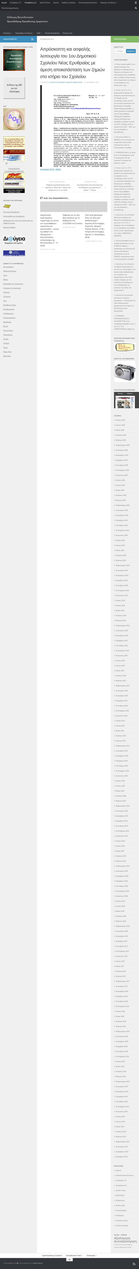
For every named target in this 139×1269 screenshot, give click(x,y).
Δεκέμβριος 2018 (122, 876)
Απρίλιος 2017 (121, 971)
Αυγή (5, 275)
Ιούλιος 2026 (120, 420)
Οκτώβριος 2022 (122, 645)
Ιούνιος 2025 (120, 485)
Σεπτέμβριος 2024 (122, 530)
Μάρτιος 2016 (121, 1026)
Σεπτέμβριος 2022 (122, 650)
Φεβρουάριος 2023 (123, 625)
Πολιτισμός (120, 1215)
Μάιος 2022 (120, 671)
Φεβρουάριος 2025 (123, 505)
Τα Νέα (5, 339)
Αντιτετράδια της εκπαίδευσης (14, 216)
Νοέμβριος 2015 (122, 1046)
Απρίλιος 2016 (121, 1021)
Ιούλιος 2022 (120, 661)
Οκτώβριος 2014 (122, 1101)
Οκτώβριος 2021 (122, 706)
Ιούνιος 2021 (120, 726)
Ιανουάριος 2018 (122, 931)
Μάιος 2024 (120, 550)
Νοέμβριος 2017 (122, 941)
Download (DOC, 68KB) (50, 169)
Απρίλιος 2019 (121, 856)
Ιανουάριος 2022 (122, 691)
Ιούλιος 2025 (120, 480)
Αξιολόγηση (122, 1238)
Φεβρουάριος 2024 (123, 565)
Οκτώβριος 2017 (122, 946)
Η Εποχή (6, 292)
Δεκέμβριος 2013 (122, 1152)
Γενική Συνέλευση (119, 1244)
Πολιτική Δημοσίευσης (10, 8)
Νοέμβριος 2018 (122, 881)
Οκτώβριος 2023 (122, 585)
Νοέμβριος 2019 (122, 821)
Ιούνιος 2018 (120, 906)
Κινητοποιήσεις (121, 1210)
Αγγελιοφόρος (8, 267)
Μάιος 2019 (120, 851)
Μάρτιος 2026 (121, 440)
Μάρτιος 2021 (121, 741)
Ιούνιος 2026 (120, 425)
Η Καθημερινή (8, 313)
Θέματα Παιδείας (9, 227)
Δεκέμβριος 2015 (122, 1041)
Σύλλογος (7, 33)
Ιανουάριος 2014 (122, 1147)
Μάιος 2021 (120, 731)
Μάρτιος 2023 (121, 620)
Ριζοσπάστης (7, 335)
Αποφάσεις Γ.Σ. (16, 3)
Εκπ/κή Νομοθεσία (52, 33)
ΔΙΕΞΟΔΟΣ (120, 1195)
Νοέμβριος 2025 (122, 460)
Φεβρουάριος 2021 (123, 746)
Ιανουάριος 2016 (122, 1036)
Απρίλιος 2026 (121, 435)
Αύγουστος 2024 (122, 535)
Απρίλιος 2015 (121, 1071)
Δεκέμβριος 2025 (122, 455)
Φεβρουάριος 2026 (123, 445)
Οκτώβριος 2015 (122, 1051)
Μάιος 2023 (120, 610)
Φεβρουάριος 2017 (123, 981)
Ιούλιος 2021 (120, 721)
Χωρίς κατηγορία (122, 1225)
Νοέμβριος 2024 (122, 520)
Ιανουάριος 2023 (122, 630)
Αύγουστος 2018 (122, 896)
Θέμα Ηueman (38, 1263)
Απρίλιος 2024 (121, 555)
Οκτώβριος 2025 (122, 465)
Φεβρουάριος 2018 (123, 926)
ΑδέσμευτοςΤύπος (9, 271)
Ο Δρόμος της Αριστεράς (12, 288)
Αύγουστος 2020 (122, 776)
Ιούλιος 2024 (120, 540)
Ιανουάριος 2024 (122, 570)
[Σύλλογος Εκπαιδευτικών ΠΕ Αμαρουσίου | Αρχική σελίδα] (27, 18)
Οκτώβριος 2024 (122, 525)
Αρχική (4, 3)
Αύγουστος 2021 (122, 716)
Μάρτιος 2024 (121, 560)
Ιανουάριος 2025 (122, 510)
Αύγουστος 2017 (122, 956)
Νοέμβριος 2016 (122, 996)
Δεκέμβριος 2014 (122, 1091)
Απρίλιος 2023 (121, 615)
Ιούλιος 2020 (120, 781)
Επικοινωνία (67, 33)
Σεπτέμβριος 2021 (122, 711)
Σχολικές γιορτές (122, 1220)
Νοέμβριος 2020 (122, 761)
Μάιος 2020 (120, 791)
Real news (7, 356)
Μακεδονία (7, 322)
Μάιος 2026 (120, 430)
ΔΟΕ (38, 33)
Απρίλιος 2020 (121, 796)
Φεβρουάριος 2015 (123, 1081)
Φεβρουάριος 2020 (123, 806)
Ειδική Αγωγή (123, 1247)
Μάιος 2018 (120, 911)
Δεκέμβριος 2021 (122, 696)
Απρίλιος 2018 (121, 916)
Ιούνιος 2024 (120, 545)
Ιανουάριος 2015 (122, 1086)
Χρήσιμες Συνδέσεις (108, 3)
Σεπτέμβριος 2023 (122, 590)
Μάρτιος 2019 (121, 861)
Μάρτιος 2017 (121, 976)
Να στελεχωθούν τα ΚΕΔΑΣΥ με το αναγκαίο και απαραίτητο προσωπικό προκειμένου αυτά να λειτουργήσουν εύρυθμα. (124, 142)
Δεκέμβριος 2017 (122, 936)
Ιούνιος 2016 (120, 1011)
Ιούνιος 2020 (120, 786)
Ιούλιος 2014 (120, 1116)
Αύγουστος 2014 (122, 1111)
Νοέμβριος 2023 (122, 580)
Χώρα (5, 347)
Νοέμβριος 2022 (122, 640)
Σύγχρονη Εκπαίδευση (11, 212)
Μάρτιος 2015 (121, 1076)
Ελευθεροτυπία (8, 309)
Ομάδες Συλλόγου (69, 3)
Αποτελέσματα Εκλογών (88, 3)
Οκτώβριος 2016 (122, 1001)
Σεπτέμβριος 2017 (122, 951)
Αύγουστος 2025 (122, 475)
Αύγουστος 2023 (122, 595)
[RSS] (32, 39)
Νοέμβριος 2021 (122, 701)
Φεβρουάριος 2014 (123, 1142)
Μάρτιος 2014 (121, 1137)
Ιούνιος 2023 (120, 605)
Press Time (7, 352)
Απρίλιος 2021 (121, 736)
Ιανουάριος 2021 (122, 751)
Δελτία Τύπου (45, 3)
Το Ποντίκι (6, 296)
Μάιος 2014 (120, 1127)
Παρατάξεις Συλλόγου (23, 33)
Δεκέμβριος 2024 (122, 515)
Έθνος (5, 279)
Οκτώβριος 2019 (122, 826)
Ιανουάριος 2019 (122, 871)
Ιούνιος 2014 (120, 1121)
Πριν (5, 301)
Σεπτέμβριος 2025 (122, 470)
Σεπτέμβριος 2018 (122, 891)
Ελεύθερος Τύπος (9, 305)
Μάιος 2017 (120, 966)
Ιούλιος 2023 (120, 600)
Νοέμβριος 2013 (122, 1157)
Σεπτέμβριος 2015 (122, 1056)
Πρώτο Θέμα (8, 330)
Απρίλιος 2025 (121, 495)
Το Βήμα (6, 343)
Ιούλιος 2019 (120, 841)
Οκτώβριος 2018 (122, 886)
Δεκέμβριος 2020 (122, 756)
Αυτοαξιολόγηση (125, 1241)
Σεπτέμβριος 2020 (122, 771)
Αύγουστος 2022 (122, 656)
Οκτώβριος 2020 (122, 766)
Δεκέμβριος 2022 (122, 635)
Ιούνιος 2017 (120, 961)
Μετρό (5, 326)
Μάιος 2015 (120, 1066)
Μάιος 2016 (120, 1016)
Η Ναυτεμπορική (9, 318)
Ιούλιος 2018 (120, 901)
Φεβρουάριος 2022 (123, 686)
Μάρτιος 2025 (121, 500)
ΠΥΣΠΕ (129, 1247)
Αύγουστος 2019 (122, 836)
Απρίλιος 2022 (121, 676)
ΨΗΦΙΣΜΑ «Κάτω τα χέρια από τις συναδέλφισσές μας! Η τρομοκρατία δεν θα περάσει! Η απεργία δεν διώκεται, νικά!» (124, 158)
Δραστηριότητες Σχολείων (52, 1255)
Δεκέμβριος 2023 (122, 575)
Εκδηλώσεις (120, 1200)
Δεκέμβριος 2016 (122, 991)
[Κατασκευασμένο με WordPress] (17, 1263)
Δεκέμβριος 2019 (122, 816)
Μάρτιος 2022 (121, 681)
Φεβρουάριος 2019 (123, 866)
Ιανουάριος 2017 (122, 986)
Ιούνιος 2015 (120, 1061)
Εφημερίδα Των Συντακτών (13, 284)
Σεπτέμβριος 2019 (122, 831)
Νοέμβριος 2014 (122, 1096)
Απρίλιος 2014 (121, 1132)
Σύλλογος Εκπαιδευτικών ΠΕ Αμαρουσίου (66, 82)
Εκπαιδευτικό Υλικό (73, 1255)
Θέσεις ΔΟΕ (120, 1205)
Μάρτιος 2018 (121, 921)
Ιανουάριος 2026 (122, 450)
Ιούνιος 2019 (120, 846)
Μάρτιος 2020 (121, 801)
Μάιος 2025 (120, 490)
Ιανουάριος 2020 (122, 811)
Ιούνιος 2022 (120, 666)
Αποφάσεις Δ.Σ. (31, 3)
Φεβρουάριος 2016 (123, 1031)
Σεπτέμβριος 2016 (122, 1006)
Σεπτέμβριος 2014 (122, 1106)
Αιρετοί (56, 3)
